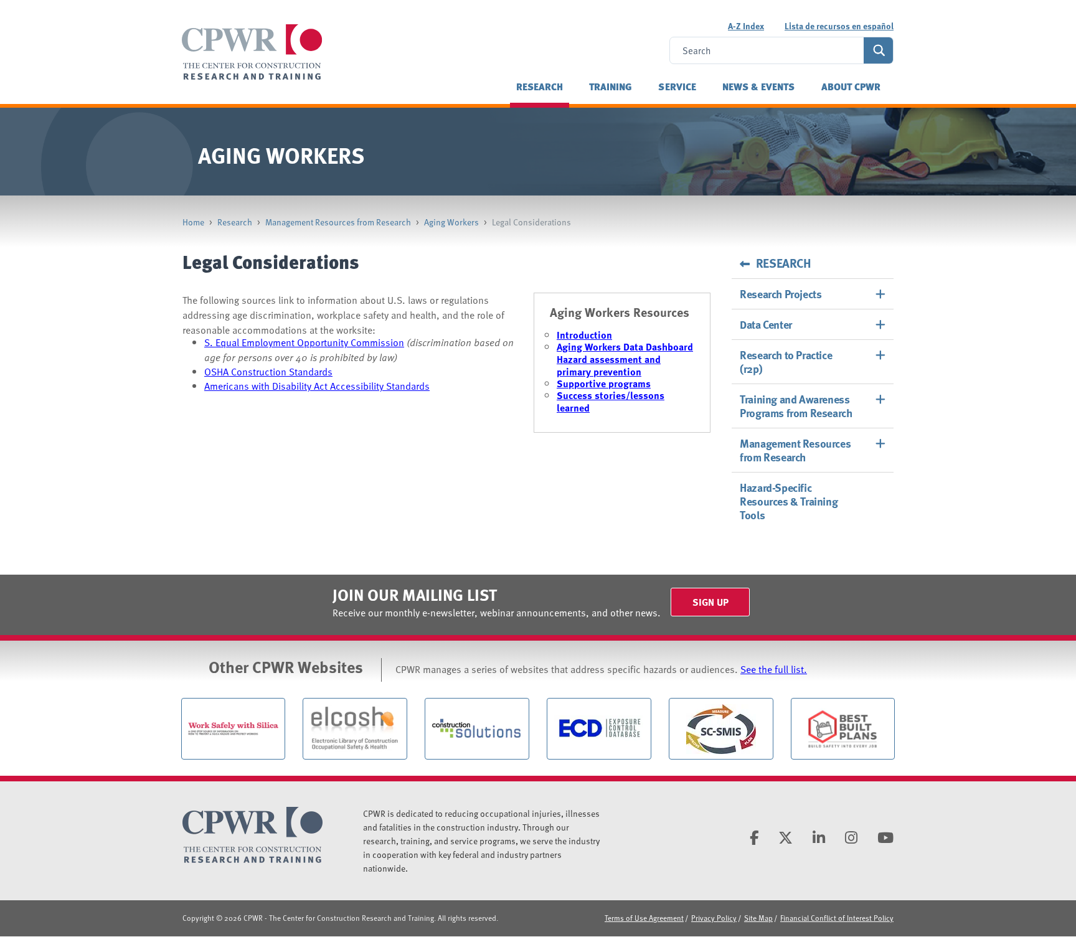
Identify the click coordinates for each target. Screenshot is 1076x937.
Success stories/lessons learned (610, 401)
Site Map (758, 917)
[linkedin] (819, 837)
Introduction (584, 334)
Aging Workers (451, 221)
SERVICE (677, 86)
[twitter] (785, 837)
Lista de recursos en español (839, 25)
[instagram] (851, 837)
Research (234, 221)
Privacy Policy (714, 917)
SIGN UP (710, 602)
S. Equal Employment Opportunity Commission (304, 342)
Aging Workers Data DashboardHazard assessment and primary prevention (625, 359)
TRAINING (610, 86)
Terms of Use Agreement (644, 917)
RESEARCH (539, 86)
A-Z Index (746, 25)
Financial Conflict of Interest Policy (837, 917)
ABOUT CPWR (851, 86)
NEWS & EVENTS (758, 86)
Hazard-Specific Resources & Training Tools (789, 501)
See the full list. (773, 669)
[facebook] (754, 837)
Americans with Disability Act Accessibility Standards (317, 386)
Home (193, 221)
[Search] (878, 50)
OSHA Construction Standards (268, 371)
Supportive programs (604, 383)
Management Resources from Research (338, 221)
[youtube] (885, 837)
